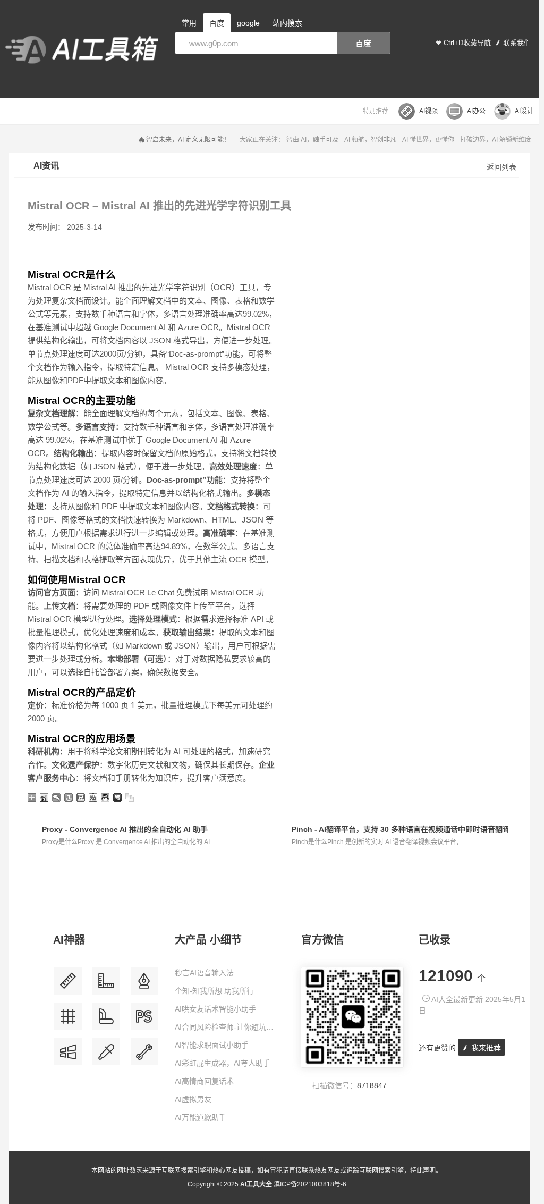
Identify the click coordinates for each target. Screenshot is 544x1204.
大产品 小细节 (208, 940)
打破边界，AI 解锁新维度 (495, 140)
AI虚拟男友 (193, 1099)
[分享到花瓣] (117, 797)
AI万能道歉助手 (200, 1117)
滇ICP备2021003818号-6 (310, 1184)
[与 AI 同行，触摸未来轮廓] (68, 1020)
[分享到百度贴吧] (93, 797)
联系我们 (517, 43)
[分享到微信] (56, 797)
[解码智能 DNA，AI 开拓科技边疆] (68, 985)
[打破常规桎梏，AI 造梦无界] (68, 1056)
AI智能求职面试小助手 (212, 1045)
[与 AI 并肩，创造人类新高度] (144, 1056)
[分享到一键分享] (68, 797)
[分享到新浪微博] (44, 797)
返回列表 (501, 167)
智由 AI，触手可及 (312, 140)
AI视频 (428, 111)
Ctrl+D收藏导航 (467, 43)
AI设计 (524, 111)
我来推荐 (485, 1047)
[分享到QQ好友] (105, 797)
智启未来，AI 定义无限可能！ (188, 140)
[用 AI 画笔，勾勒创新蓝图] (144, 1020)
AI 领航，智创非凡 (370, 140)
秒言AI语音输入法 (204, 973)
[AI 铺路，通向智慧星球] (106, 1020)
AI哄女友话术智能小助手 (215, 1009)
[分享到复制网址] (129, 797)
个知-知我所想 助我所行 (214, 991)
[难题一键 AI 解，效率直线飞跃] (106, 985)
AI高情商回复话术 (204, 1081)
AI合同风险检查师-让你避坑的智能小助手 (227, 1027)
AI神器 (69, 940)
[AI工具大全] (81, 50)
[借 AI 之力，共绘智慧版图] (106, 1056)
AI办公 (476, 111)
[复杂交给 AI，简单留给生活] (144, 985)
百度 (363, 43)
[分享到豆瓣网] (81, 797)
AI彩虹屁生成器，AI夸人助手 (222, 1063)
